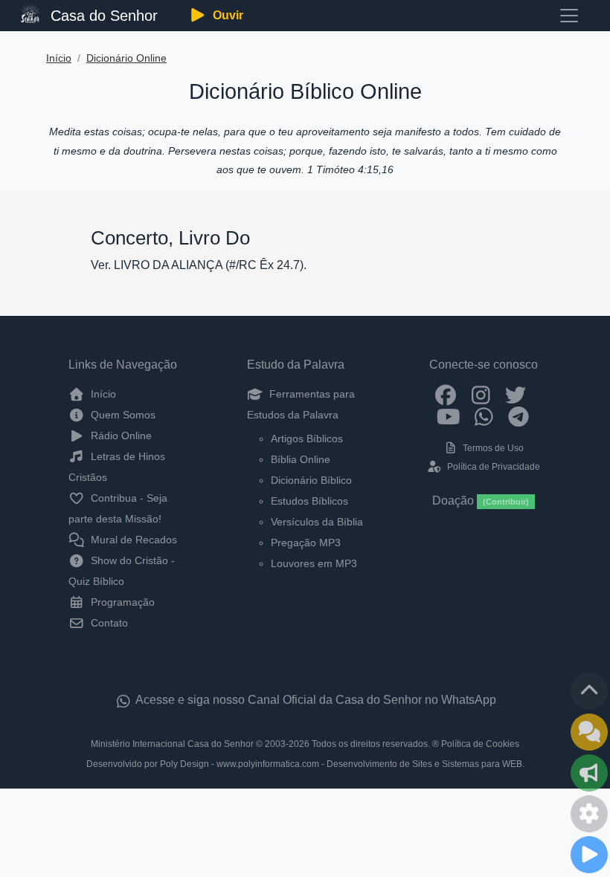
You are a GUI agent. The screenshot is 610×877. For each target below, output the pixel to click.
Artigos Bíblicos (307, 438)
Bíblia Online (300, 459)
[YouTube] (449, 416)
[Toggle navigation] (569, 15)
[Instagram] (481, 394)
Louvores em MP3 (314, 563)
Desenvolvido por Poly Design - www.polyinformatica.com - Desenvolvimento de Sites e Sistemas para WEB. (305, 764)
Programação (121, 602)
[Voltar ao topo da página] (589, 691)
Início (58, 58)
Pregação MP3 (306, 542)
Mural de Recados (132, 540)
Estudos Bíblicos (309, 501)
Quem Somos (121, 415)
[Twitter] (516, 394)
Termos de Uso (492, 448)
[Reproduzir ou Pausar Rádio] (589, 854)
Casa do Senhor (102, 15)
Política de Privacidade (492, 467)
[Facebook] (446, 394)
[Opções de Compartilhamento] (589, 773)
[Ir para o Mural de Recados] (589, 732)
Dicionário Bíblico (311, 480)
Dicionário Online (126, 58)
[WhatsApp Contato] (484, 416)
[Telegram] (519, 416)
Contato (108, 623)
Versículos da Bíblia (317, 522)
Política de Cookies (480, 744)
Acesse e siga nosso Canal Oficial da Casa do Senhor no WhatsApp (314, 699)
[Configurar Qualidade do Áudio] (589, 813)
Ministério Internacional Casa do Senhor (172, 744)
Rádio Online (120, 435)
